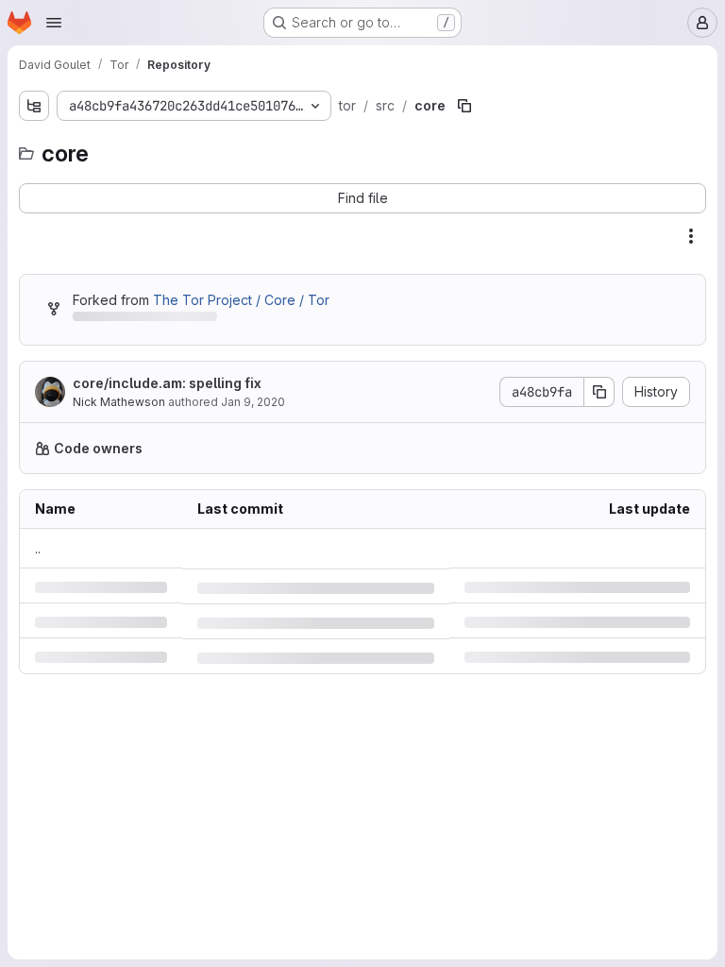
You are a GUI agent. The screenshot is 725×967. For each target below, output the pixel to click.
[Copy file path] (459, 106)
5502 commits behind (140, 320)
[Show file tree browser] (34, 106)
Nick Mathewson (119, 402)
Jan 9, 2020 (253, 402)
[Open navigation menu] (54, 23)
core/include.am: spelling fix (167, 383)
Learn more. (590, 448)
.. (38, 548)
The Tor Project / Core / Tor (241, 300)
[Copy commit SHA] (585, 392)
